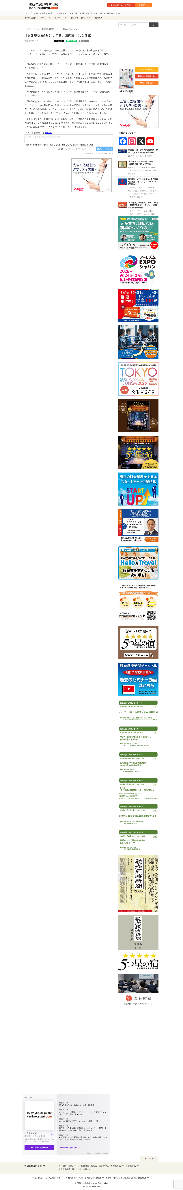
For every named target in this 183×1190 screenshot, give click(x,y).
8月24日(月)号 (126, 91)
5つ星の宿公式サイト (89, 13)
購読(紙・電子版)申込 (122, 5)
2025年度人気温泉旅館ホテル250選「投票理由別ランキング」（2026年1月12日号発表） (143, 205)
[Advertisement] (46, 175)
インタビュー (54, 18)
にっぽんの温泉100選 (43, 13)
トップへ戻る (150, 1159)
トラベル (35, 29)
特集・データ (86, 18)
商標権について (132, 1166)
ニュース (42, 18)
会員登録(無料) (147, 69)
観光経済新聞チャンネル (110, 13)
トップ (28, 13)
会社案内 (98, 18)
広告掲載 (85, 1166)
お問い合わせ (73, 1166)
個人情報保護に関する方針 (70, 1169)
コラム (65, 18)
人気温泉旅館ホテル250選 (66, 13)
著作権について (117, 1166)
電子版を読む (30, 18)
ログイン (144, 5)
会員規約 (87, 1169)
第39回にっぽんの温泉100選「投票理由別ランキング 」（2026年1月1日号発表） (143, 181)
